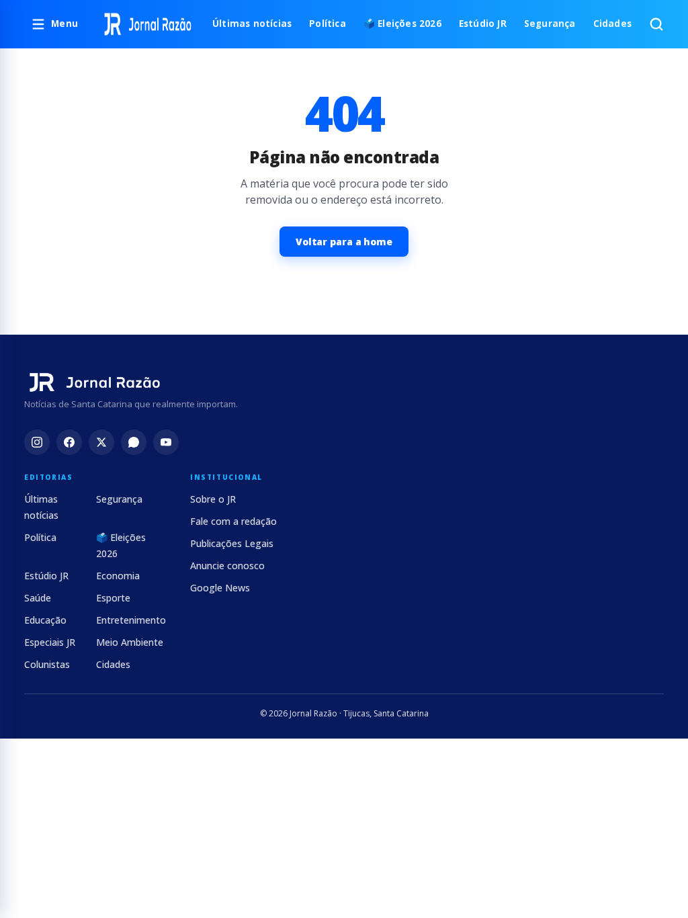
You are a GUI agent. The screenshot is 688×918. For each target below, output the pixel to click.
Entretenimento (131, 620)
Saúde (37, 597)
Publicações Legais (231, 543)
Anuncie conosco (227, 565)
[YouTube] (166, 442)
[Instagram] (37, 442)
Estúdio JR (483, 23)
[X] (101, 442)
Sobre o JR (213, 499)
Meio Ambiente (129, 642)
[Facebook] (69, 442)
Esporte (113, 597)
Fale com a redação (233, 521)
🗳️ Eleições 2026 (402, 23)
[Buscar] (656, 24)
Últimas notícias (252, 23)
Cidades (612, 23)
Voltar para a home (344, 241)
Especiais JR (49, 642)
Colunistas (47, 664)
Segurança (550, 23)
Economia (118, 575)
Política (327, 23)
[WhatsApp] (133, 442)
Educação (45, 620)
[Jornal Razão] (148, 24)
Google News (220, 587)
